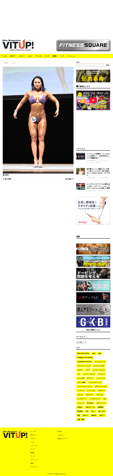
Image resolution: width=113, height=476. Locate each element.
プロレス (80, 395)
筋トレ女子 (102, 411)
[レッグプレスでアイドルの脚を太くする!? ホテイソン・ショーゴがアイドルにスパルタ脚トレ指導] (80, 186)
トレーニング (101, 378)
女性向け (80, 407)
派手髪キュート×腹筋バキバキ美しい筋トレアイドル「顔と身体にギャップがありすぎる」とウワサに (98, 172)
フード (62, 56)
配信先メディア (63, 438)
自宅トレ (102, 415)
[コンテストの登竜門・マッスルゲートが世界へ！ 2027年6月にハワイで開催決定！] (80, 156)
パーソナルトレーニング (84, 386)
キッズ (47, 56)
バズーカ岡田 (81, 382)
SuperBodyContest (84, 362)
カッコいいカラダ (99, 366)
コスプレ (80, 370)
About (60, 431)
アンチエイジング (100, 362)
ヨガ (104, 399)
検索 (77, 62)
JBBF (99, 353)
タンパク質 (80, 378)
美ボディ (13, 56)
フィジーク (80, 391)
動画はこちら (85, 86)
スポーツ (21, 56)
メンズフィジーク (95, 399)
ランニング (80, 403)
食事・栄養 (80, 419)
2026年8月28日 (91, 160)
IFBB (93, 353)
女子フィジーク (101, 403)
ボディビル (100, 395)
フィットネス (91, 391)
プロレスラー (90, 395)
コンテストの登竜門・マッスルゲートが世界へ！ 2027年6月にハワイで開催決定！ (98, 156)
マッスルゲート (91, 162)
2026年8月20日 (91, 177)
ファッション (71, 56)
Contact (60, 435)
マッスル (4, 56)
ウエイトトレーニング (84, 366)
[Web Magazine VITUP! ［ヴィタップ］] (18, 47)
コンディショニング (99, 370)
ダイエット (90, 378)
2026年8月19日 (91, 190)
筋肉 (78, 415)
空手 (87, 411)
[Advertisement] (56, 18)
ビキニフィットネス (101, 386)
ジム (78, 374)
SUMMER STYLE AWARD (85, 357)
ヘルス (30, 56)
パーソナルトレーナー (95, 382)
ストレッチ (101, 374)
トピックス (80, 148)
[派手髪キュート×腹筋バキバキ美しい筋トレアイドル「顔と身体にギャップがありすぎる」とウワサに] (80, 171)
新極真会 (100, 407)
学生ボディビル (90, 407)
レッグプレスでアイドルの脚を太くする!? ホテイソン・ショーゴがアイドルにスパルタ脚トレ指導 (98, 186)
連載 (78, 236)
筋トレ (93, 411)
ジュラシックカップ (89, 374)
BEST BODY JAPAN (83, 353)
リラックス (38, 56)
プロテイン (101, 391)
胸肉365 (93, 415)
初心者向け (90, 403)
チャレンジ (34, 467)
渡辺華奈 (80, 411)
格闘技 (55, 56)
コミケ (88, 370)
